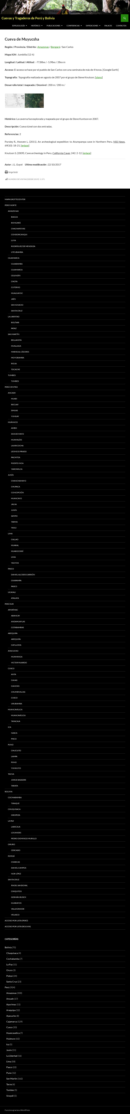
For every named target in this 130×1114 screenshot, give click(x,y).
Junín (11, 475)
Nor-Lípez (16, 873)
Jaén (13, 299)
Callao (14, 539)
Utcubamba (17, 252)
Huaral (15, 545)
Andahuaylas (18, 621)
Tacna (11, 774)
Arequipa (12, 633)
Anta (13, 674)
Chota (14, 281)
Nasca (14, 733)
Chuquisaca (14, 809)
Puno (10, 744)
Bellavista (16, 340)
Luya (13, 240)
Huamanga (16, 656)
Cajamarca (13, 258)
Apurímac (13, 610)
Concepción (17, 492)
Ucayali (12, 592)
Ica (9, 727)
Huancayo (16, 498)
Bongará (55, 46)
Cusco (11, 668)
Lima (10, 533)
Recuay (15, 404)
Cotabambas (17, 627)
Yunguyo (16, 768)
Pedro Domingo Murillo (24, 838)
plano (99, 77)
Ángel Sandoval (19, 885)
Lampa (14, 756)
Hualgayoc (17, 293)
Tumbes (12, 375)
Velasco (15, 915)
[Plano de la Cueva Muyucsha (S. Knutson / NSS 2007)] (14, 101)
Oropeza (15, 815)
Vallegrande (17, 909)
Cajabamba (17, 264)
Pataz (13, 328)
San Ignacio (17, 305)
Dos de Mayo (17, 434)
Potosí (11, 856)
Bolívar (15, 322)
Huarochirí (17, 551)
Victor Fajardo (19, 662)
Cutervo (15, 287)
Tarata (14, 786)
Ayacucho (13, 651)
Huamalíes (16, 440)
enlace (25, 145)
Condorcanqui (19, 234)
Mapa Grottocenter (15, 199)
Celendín (15, 275)
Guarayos (16, 903)
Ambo (14, 428)
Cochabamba (15, 797)
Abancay (15, 615)
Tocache (15, 369)
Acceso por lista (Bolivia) (18, 926)
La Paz (11, 821)
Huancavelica (15, 709)
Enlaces (108, 26)
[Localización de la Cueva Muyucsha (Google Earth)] (34, 101)
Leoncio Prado (19, 451)
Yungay (15, 416)
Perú (7, 987)
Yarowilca (16, 469)
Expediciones (92, 26)
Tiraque (15, 803)
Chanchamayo (18, 481)
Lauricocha (17, 445)
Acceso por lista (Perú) (16, 920)
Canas (14, 680)
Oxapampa (16, 580)
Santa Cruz (16, 311)
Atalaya (15, 598)
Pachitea (15, 457)
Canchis (15, 686)
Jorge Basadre (18, 780)
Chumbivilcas (18, 692)
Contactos (121, 26)
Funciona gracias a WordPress (17, 1110)
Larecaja (15, 827)
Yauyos (15, 563)
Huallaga (16, 346)
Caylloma (16, 645)
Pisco (14, 739)
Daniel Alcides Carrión (23, 574)
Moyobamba (17, 357)
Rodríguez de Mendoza (23, 246)
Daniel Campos (18, 868)
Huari (14, 398)
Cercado (15, 850)
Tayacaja (15, 721)
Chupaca (15, 486)
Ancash (12, 393)
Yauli (13, 527)
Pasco (11, 569)
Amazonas (43, 46)
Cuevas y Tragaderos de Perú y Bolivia (28, 18)
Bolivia (8, 947)
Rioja (14, 363)
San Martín (13, 334)
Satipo (14, 516)
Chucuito (16, 750)
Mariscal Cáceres (20, 352)
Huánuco (13, 422)
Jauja (14, 504)
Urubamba (16, 703)
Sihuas (14, 410)
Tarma (14, 522)
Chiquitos (16, 891)
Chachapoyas (18, 228)
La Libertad (13, 316)
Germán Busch (18, 897)
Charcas (15, 862)
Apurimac (11, 1004)
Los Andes (16, 832)
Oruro (11, 844)
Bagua (14, 217)
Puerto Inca (17, 463)
